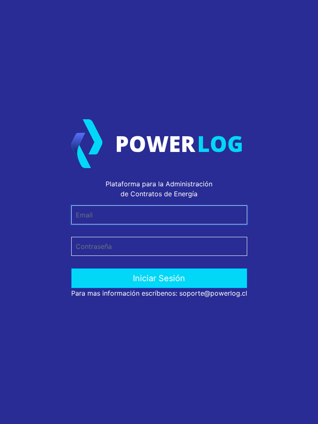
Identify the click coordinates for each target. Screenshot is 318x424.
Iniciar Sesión (159, 278)
